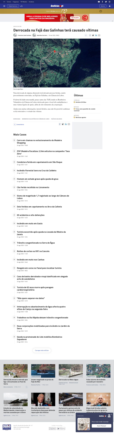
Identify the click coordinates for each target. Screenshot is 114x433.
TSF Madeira (23, 2)
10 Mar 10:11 (17, 387)
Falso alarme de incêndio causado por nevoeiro (95, 380)
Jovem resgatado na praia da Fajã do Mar (42, 380)
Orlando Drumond (73, 383)
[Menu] (4, 6)
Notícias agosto (81, 117)
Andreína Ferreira (63, 383)
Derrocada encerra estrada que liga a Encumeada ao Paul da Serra (16, 381)
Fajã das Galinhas (56, 119)
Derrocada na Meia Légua (68, 379)
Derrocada (16, 119)
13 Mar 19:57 (15, 415)
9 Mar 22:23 (42, 415)
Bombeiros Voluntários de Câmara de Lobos (35, 119)
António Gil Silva (81, 102)
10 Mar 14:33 (70, 415)
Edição (13, 6)
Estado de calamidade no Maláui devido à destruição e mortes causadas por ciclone (15, 410)
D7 (4, 2)
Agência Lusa (7, 415)
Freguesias (16, 2)
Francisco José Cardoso (92, 385)
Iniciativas (31, 2)
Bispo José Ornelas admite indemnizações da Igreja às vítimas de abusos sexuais (96, 410)
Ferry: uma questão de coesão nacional (84, 110)
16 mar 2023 (54, 35)
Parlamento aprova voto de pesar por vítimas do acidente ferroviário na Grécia (70, 410)
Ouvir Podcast (101, 426)
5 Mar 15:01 (62, 384)
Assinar (103, 6)
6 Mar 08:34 (103, 385)
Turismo (9, 2)
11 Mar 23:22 (45, 385)
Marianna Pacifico (35, 385)
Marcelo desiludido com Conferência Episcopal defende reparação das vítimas (43, 410)
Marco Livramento (8, 387)
